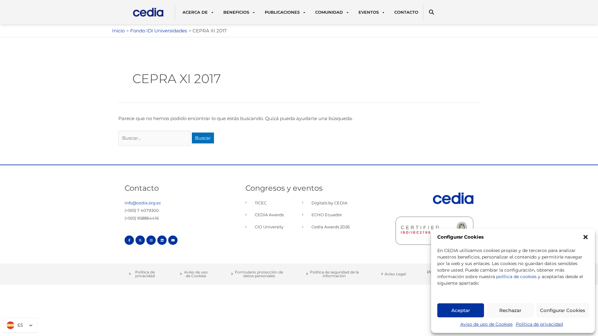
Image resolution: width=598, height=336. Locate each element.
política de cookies (516, 276)
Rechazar (510, 310)
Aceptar (460, 310)
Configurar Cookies (562, 310)
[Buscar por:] (155, 138)
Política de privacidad (539, 324)
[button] (585, 237)
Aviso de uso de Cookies (486, 324)
